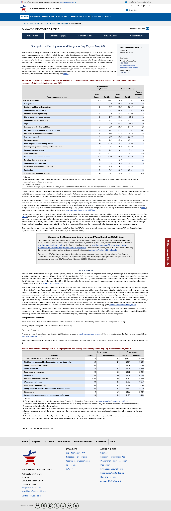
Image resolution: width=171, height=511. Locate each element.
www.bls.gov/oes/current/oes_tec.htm (122, 305)
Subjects (36, 441)
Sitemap (104, 453)
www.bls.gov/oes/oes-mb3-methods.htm (103, 250)
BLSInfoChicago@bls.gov (127, 65)
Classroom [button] (97, 17)
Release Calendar (137, 6)
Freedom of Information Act (112, 457)
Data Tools (49, 441)
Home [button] (23, 17)
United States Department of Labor (139, 2)
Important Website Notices (112, 473)
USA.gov (69, 469)
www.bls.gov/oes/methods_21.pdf (50, 245)
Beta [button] (107, 17)
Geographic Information (51, 23)
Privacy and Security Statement (113, 461)
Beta (112, 441)
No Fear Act (70, 465)
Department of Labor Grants (78, 461)
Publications (64, 441)
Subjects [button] (34, 17)
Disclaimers (105, 465)
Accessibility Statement (110, 481)
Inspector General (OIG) (76, 453)
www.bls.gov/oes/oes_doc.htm (33, 336)
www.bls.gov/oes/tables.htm (53, 283)
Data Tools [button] (47, 17)
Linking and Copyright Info (111, 469)
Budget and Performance (76, 457)
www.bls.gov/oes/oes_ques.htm (89, 334)
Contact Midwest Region (31, 496)
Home (25, 441)
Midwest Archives (111, 36)
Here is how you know (66, 2)
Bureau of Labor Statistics (30, 23)
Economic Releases (83, 441)
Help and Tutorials (108, 477)
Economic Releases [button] (79, 17)
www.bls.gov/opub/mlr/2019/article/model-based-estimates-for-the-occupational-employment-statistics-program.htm (82, 246)
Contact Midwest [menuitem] (137, 36)
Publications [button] (62, 17)
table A (65, 74)
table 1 (143, 208)
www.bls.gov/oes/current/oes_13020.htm (80, 210)
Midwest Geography (58, 36)
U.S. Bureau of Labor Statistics (44, 8)
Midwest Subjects (85, 36)
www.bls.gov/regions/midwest (129, 67)
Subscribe (147, 6)
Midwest (65, 23)
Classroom (101, 441)
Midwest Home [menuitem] (33, 36)
